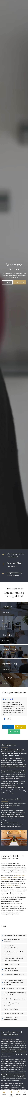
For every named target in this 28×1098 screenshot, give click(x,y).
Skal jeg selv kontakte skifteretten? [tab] (14, 988)
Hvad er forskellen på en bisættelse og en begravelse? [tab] (15, 994)
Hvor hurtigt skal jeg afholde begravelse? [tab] (12, 940)
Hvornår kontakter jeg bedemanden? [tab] (14, 935)
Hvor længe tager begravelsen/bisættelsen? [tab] (11, 947)
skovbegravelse (5, 879)
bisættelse (14, 877)
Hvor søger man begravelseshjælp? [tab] (14, 974)
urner (17, 885)
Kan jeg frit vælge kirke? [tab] (11, 1009)
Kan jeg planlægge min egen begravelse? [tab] (12, 1004)
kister (13, 885)
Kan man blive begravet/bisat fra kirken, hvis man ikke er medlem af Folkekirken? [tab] (13, 982)
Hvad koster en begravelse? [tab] (12, 964)
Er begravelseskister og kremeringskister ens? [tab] (11, 1018)
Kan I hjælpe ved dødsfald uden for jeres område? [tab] (14, 953)
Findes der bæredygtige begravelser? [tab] (14, 999)
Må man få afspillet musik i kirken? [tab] (14, 1013)
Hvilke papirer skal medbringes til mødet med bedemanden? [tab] (13, 959)
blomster (9, 885)
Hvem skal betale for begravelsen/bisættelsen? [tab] (11, 969)
